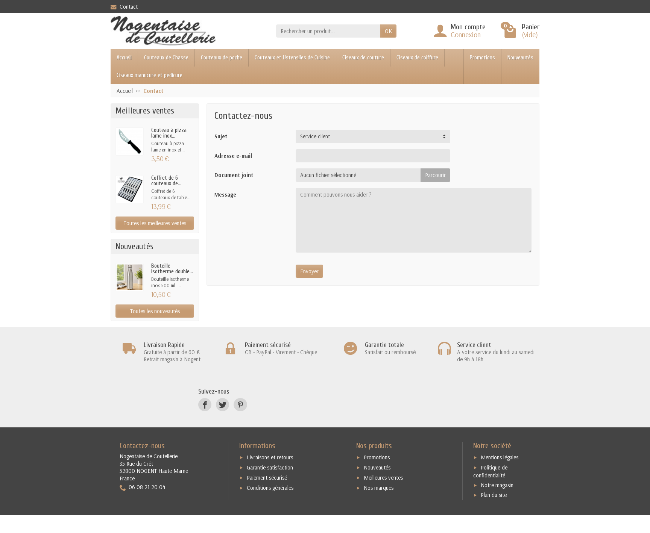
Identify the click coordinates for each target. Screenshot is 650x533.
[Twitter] (222, 404)
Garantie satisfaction (270, 467)
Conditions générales (270, 487)
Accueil (124, 58)
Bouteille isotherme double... (172, 269)
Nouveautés (520, 58)
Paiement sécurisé (267, 477)
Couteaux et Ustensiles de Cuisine (292, 58)
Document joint (233, 175)
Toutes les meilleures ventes (155, 223)
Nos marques (378, 487)
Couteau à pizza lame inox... (169, 133)
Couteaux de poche (221, 58)
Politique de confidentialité (490, 471)
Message (225, 194)
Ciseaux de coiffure (417, 58)
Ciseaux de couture (363, 58)
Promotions (482, 58)
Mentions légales (499, 457)
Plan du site (494, 494)
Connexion (466, 34)
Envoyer (309, 271)
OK (388, 31)
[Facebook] (204, 404)
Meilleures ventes (383, 477)
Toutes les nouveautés (155, 311)
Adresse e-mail (233, 155)
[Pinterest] (240, 404)
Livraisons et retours (270, 457)
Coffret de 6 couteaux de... (166, 181)
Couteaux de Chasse (166, 58)
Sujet (220, 136)
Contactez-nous (142, 445)
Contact (129, 6)
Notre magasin (497, 485)
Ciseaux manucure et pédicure (149, 75)
